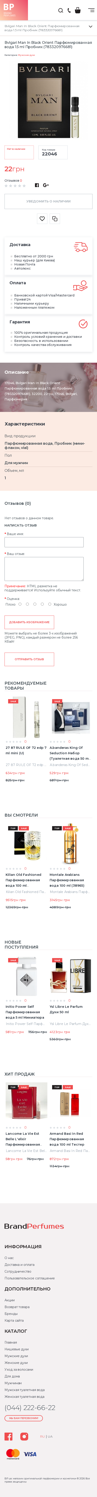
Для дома (12, 1376)
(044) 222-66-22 (69, 10)
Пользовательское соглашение (30, 1278)
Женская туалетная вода (24, 1397)
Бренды (11, 1314)
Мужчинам (13, 1383)
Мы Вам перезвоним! (23, 1418)
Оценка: (13, 599)
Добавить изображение (29, 622)
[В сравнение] (55, 219)
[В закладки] (42, 219)
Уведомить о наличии (48, 201)
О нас (9, 1258)
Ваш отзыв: (16, 554)
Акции (10, 1300)
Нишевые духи (17, 1349)
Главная (11, 1342)
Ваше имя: (15, 534)
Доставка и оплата (20, 1265)
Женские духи (16, 1363)
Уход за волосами (19, 1370)
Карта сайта (14, 1320)
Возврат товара (17, 1307)
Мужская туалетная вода (25, 1390)
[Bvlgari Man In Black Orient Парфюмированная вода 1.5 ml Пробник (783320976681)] (48, 101)
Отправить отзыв (29, 659)
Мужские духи (26, 55)
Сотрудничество (18, 1271)
